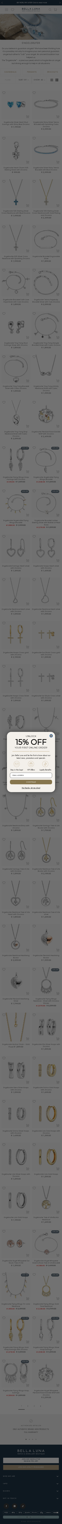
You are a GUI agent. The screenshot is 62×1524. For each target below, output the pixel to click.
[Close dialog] (51, 735)
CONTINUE (31, 782)
